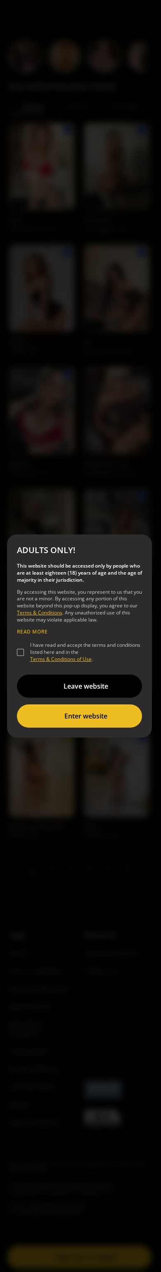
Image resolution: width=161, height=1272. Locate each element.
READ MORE (32, 632)
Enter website (85, 716)
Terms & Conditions (39, 612)
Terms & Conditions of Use (61, 659)
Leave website (86, 686)
